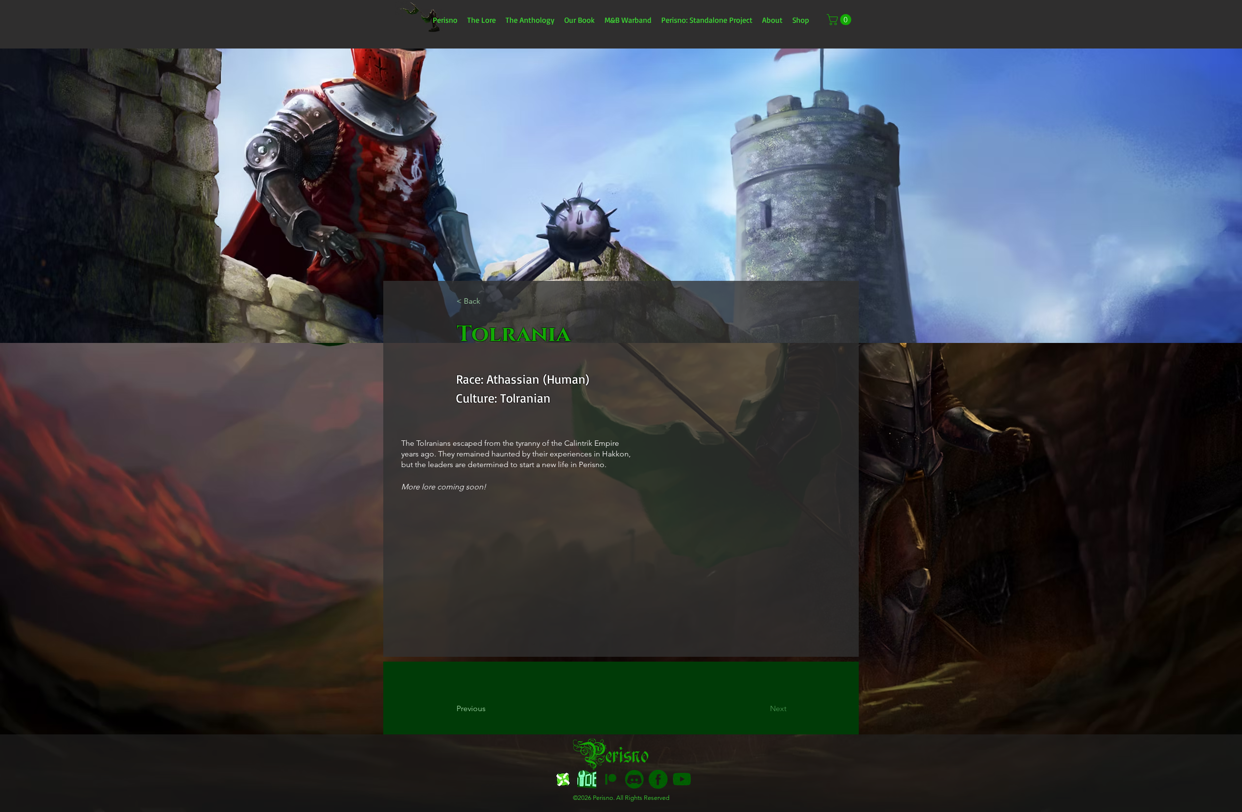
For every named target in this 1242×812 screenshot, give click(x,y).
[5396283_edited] (610, 779)
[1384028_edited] (681, 779)
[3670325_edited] (634, 779)
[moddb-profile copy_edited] (586, 779)
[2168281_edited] (658, 779)
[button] (840, 19)
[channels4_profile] (563, 779)
